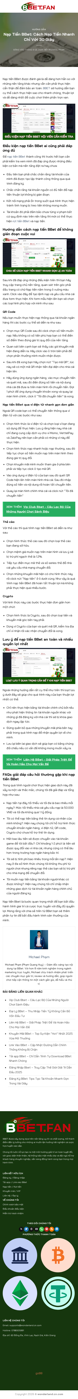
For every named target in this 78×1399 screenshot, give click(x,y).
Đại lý (15, 1195)
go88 (39, 1373)
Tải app (7, 1182)
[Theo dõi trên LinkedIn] (56, 1229)
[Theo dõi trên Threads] (31, 1229)
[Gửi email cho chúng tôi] (36, 1229)
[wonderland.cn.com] (39, 6)
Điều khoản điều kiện (13, 1208)
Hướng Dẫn (39, 29)
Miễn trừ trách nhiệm (13, 1213)
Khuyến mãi (9, 1191)
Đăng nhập (19, 1177)
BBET (46, 88)
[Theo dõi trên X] (21, 1229)
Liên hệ (6, 1195)
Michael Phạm (57, 49)
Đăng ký (7, 1177)
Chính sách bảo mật (13, 1204)
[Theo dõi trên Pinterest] (46, 1229)
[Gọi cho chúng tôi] (41, 1229)
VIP (18, 1191)
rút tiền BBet (21, 221)
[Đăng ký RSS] (51, 1229)
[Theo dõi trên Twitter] (26, 1229)
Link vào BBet (20, 1182)
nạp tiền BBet (16, 156)
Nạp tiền (7, 1186)
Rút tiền (17, 1186)
